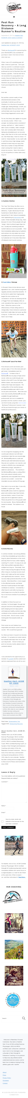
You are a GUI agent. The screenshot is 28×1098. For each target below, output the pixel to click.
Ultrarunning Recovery (16, 724)
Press (4, 1075)
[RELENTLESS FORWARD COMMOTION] (14, 13)
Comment (4, 782)
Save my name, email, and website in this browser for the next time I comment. (15, 821)
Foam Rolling (7, 282)
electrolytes (17, 217)
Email (3, 812)
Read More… (22, 877)
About (4, 1072)
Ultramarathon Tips (14, 721)
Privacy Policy (7, 1078)
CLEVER (10, 659)
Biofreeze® (4, 373)
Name (3, 805)
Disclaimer (6, 1080)
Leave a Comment (17, 37)
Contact (5, 1083)
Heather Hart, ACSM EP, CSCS (10, 45)
